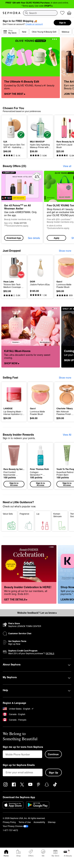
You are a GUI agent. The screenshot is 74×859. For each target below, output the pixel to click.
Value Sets (8, 513)
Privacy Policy (9, 822)
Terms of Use (25, 822)
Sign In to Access (13, 484)
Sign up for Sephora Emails (19, 765)
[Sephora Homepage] (11, 13)
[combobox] (40, 13)
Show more (65, 250)
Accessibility (39, 822)
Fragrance (24, 513)
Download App (14, 237)
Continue (53, 754)
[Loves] (62, 13)
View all (67, 166)
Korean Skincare (57, 515)
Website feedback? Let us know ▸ (37, 612)
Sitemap (52, 822)
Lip (37, 513)
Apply (56, 237)
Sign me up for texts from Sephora (23, 747)
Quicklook (8, 127)
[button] (14, 466)
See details (34, 238)
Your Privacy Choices (13, 826)
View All (67, 434)
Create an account (34, 24)
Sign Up (53, 772)
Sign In (62, 22)
